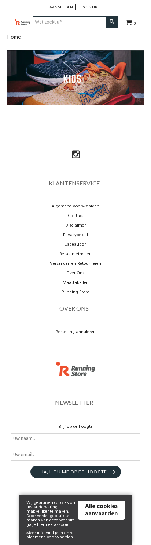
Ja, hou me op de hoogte (74, 471)
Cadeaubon (75, 244)
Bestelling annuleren (76, 332)
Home (14, 37)
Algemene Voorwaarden (75, 206)
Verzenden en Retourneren (75, 263)
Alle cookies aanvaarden (101, 510)
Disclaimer (75, 225)
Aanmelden (61, 7)
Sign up (90, 7)
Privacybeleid (75, 235)
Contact (75, 216)
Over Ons (75, 273)
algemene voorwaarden (49, 537)
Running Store (75, 292)
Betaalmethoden (75, 254)
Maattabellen (76, 282)
